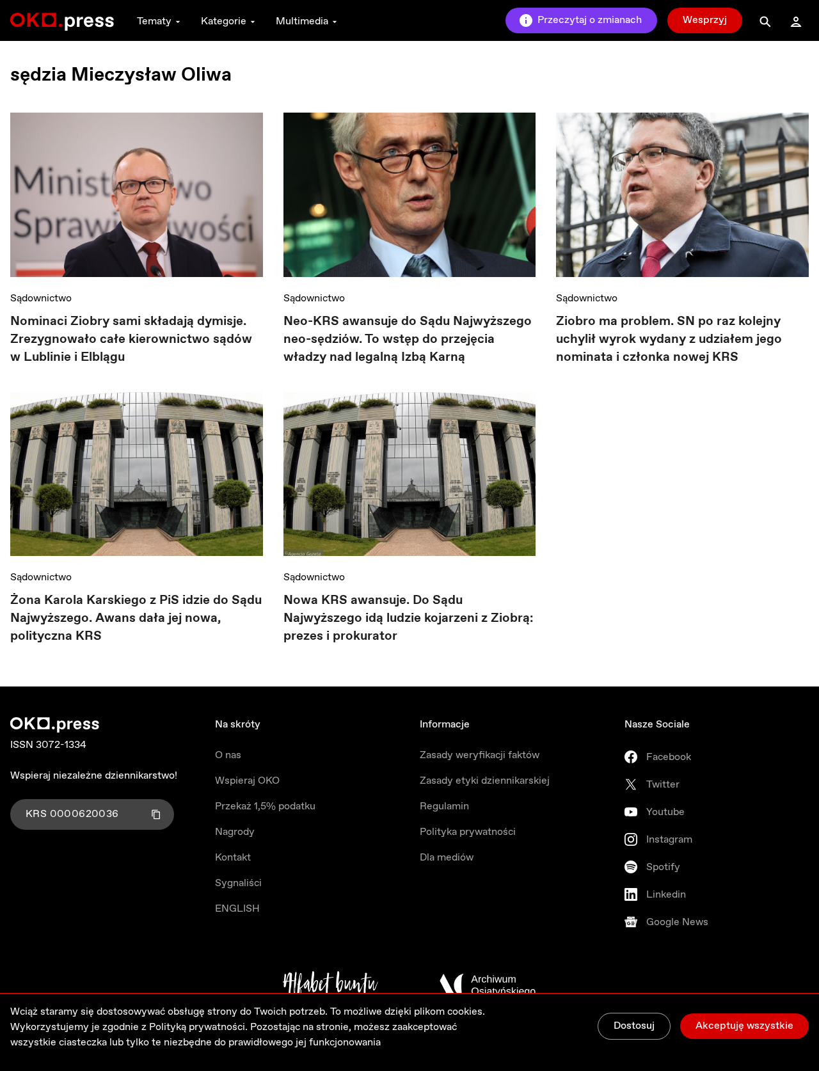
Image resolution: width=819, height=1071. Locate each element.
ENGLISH (237, 909)
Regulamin (444, 806)
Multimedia (302, 21)
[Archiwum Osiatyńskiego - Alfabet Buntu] (330, 985)
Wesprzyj (705, 20)
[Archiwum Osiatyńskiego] (488, 985)
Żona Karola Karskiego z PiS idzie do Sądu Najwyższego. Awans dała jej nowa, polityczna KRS (136, 618)
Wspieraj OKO (247, 781)
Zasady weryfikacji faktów (479, 755)
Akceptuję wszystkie (744, 1026)
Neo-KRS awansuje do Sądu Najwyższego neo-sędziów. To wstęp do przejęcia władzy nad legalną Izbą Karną (407, 339)
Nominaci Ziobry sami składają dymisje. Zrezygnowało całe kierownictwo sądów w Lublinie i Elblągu (131, 339)
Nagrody (235, 832)
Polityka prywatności (468, 832)
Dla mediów (446, 857)
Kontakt (233, 857)
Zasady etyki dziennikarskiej (485, 781)
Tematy (154, 21)
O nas (228, 755)
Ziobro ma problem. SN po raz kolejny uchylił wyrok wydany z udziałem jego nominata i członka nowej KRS (669, 339)
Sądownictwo (41, 298)
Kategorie (223, 21)
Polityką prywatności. (198, 1027)
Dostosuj (634, 1026)
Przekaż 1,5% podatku (265, 806)
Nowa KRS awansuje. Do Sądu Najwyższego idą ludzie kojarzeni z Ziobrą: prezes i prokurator (408, 618)
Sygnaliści (238, 883)
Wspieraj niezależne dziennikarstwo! (93, 775)
